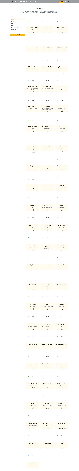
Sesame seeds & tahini (15, 27)
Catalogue (30, 1)
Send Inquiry (17, 34)
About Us (20, 1)
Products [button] (25, 1)
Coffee (12, 25)
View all (12, 31)
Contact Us (61, 1)
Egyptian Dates (14, 29)
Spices (12, 21)
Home (16, 1)
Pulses (12, 19)
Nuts (12, 23)
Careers (35, 1)
